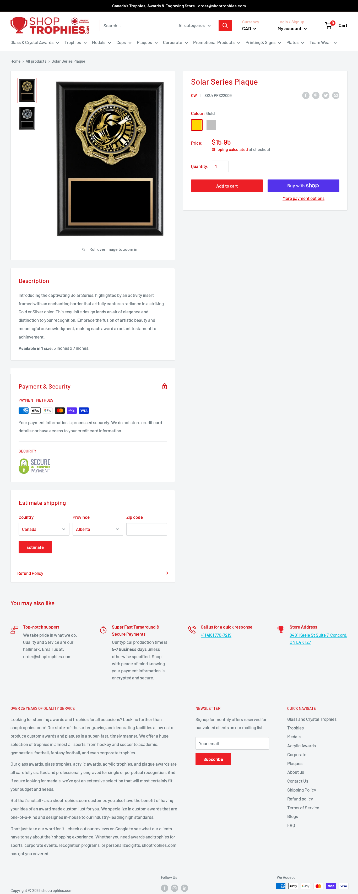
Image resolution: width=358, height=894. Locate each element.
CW (194, 95)
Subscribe (213, 759)
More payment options (303, 198)
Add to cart (227, 185)
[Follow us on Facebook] (164, 888)
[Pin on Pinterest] (315, 95)
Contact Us (297, 780)
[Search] (225, 25)
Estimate (35, 547)
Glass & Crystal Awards (31, 42)
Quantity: (200, 166)
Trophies (72, 42)
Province (81, 517)
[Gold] (197, 125)
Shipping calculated (230, 149)
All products (36, 61)
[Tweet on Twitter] (325, 95)
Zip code (134, 517)
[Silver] (211, 125)
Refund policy (300, 798)
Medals (98, 42)
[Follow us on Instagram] (174, 888)
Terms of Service (303, 807)
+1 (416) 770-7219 (216, 634)
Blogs (292, 816)
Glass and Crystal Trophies (312, 719)
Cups (121, 42)
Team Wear (320, 42)
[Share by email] (335, 95)
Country (26, 517)
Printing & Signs (260, 42)
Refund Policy (30, 573)
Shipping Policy (301, 789)
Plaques (144, 42)
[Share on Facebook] (306, 95)
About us (295, 772)
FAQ (291, 825)
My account (290, 28)
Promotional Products (214, 42)
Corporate (172, 42)
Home (15, 61)
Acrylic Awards (301, 745)
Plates (292, 42)
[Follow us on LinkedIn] (184, 888)
